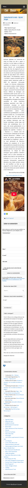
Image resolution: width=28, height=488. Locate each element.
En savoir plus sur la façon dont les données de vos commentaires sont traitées (13, 280)
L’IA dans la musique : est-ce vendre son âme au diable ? (13, 382)
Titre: (5, 28)
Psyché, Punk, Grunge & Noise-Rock (14, 462)
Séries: (6, 29)
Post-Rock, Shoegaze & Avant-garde (14, 460)
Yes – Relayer (15, 375)
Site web (5, 261)
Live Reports (8, 440)
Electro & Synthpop (10, 432)
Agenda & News (9, 419)
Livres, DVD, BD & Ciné (11, 442)
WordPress (13, 484)
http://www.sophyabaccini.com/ (14, 175)
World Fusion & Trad (10, 469)
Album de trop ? (9, 421)
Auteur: (6, 31)
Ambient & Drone (9, 423)
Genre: (6, 33)
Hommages (8, 435)
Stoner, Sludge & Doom (11, 466)
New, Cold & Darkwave (11, 451)
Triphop (7, 467)
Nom (4, 249)
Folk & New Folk (9, 433)
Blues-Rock (8, 426)
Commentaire (7, 233)
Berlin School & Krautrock (12, 424)
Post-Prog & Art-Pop (10, 458)
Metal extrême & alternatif (12, 444)
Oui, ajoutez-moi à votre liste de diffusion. (12, 268)
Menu (4, 6)
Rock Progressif (10, 218)
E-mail (5, 255)
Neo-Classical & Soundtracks (12, 449)
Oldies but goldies (9, 453)
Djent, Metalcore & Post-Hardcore (14, 428)
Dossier (7, 430)
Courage (20, 484)
